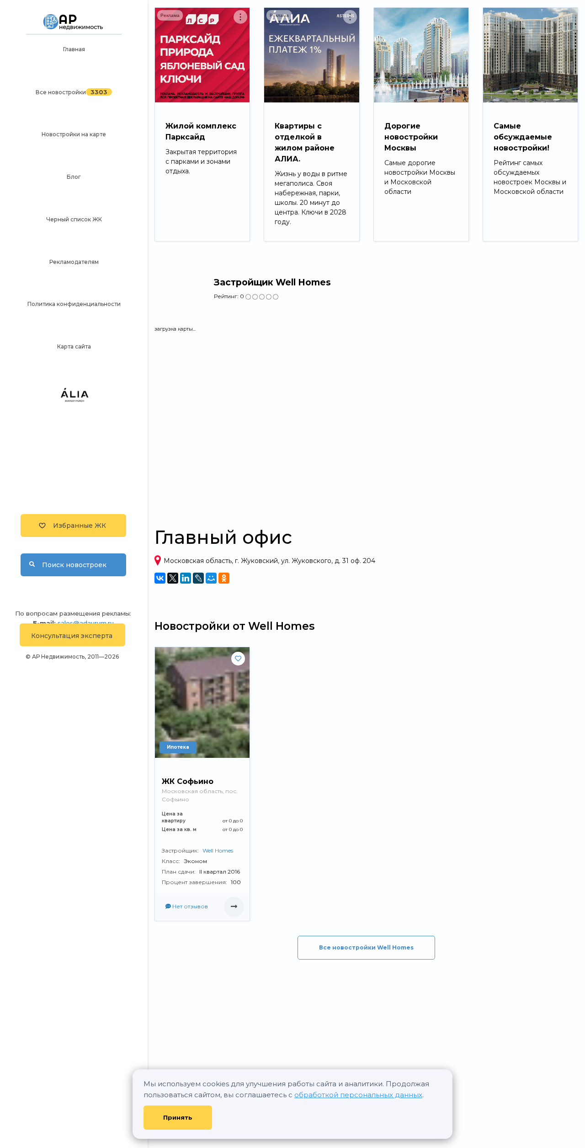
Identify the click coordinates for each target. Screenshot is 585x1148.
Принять (177, 1117)
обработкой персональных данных (358, 1094)
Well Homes (217, 850)
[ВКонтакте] (159, 578)
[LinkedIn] (185, 578)
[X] (172, 578)
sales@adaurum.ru (86, 623)
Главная (74, 49)
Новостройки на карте (74, 134)
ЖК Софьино (187, 781)
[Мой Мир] (211, 578)
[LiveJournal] (198, 578)
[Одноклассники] (223, 578)
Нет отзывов (189, 906)
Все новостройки (61, 92)
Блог (74, 176)
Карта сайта (74, 346)
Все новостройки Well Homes (366, 947)
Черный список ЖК (74, 219)
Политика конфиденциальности (74, 303)
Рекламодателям (74, 261)
